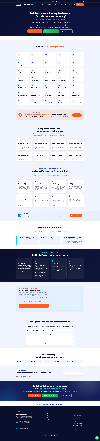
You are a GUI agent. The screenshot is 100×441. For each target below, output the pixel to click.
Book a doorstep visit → (33, 305)
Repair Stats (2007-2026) (51, 423)
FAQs (35, 421)
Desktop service (75, 215)
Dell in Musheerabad (50, 361)
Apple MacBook (63, 423)
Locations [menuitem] (50, 4)
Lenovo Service (62, 415)
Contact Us (36, 419)
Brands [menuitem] (36, 4)
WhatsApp (30, 309)
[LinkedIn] (54, 435)
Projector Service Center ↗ (51, 427)
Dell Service (50, 10)
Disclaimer (78, 439)
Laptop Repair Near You (50, 419)
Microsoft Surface (63, 425)
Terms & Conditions (72, 439)
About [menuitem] (56, 4)
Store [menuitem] (66, 4)
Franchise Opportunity (38, 423)
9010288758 (18, 426)
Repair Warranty (49, 415)
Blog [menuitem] (61, 4)
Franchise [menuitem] (73, 4)
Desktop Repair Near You (51, 421)
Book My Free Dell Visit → (35, 31)
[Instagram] (46, 435)
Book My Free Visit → (35, 395)
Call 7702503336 (67, 31)
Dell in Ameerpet (22, 361)
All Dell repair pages (77, 361)
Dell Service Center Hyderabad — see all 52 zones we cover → (50, 404)
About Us (36, 413)
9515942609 (26, 424)
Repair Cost (48, 413)
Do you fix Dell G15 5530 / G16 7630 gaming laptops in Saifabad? (41, 343)
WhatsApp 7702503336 (51, 31)
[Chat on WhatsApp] (97, 438)
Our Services (36, 415)
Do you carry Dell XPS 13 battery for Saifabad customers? (40, 330)
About (82, 439)
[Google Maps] (57, 435)
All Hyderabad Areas (78, 425)
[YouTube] (51, 435)
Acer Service (62, 417)
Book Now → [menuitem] (79, 4)
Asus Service (62, 421)
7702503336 (20, 424)
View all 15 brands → (64, 427)
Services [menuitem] (43, 4)
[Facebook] (43, 435)
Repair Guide (48, 417)
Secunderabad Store (78, 423)
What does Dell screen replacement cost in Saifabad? (39, 334)
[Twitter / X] (49, 435)
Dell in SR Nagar (36, 361)
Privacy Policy (59, 439)
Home (45, 10)
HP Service (62, 413)
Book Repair (36, 417)
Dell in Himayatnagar (63, 361)
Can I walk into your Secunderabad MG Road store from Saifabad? (42, 339)
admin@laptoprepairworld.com (23, 428)
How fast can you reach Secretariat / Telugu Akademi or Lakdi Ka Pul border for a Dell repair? (48, 326)
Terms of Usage (65, 439)
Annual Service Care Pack (51, 425)
